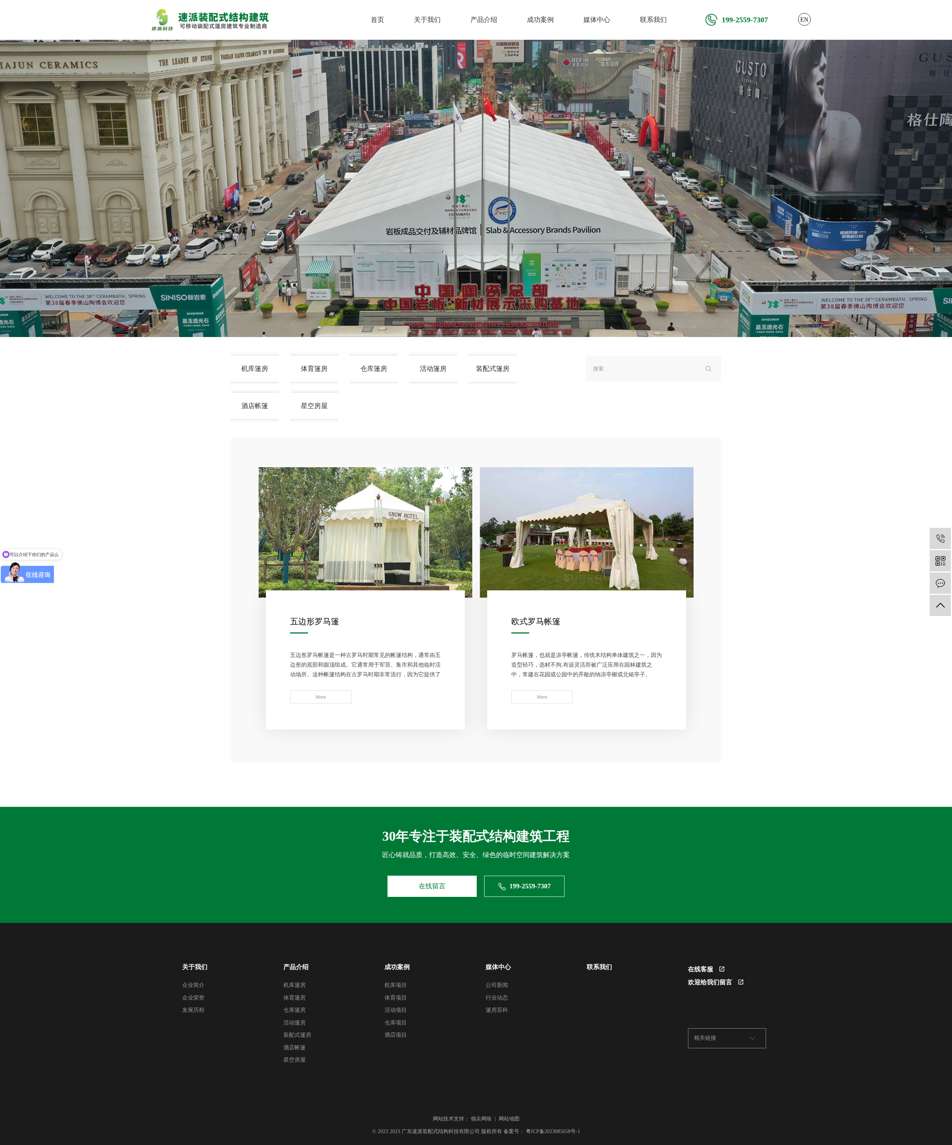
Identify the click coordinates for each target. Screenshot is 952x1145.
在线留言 (432, 886)
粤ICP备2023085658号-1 (553, 1131)
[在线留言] (940, 583)
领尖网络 (481, 1119)
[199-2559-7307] (940, 538)
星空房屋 (314, 406)
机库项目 (396, 985)
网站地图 (509, 1119)
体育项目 (396, 998)
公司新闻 (497, 985)
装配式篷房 (492, 368)
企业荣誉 (193, 998)
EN (804, 19)
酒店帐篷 (254, 406)
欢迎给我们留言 (710, 982)
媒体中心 (596, 19)
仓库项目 (396, 1023)
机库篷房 (254, 368)
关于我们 (427, 19)
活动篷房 (433, 368)
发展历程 (193, 1010)
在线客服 (700, 969)
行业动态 (497, 998)
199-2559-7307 (745, 20)
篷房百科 (497, 1010)
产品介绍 (483, 19)
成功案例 (540, 19)
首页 (377, 19)
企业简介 (193, 985)
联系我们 (653, 19)
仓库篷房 (373, 368)
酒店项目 (396, 1035)
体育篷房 (314, 368)
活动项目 (396, 1010)
